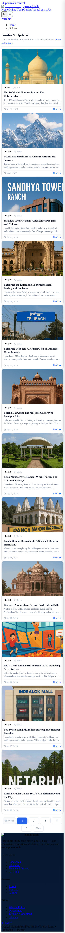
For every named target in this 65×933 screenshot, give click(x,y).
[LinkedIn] (7, 923)
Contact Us (45, 9)
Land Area (15, 861)
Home (4, 9)
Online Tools (15, 9)
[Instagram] (5, 923)
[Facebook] (2, 923)
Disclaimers (15, 910)
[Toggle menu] (10, 14)
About (35, 9)
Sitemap (13, 917)
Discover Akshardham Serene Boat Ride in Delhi (31, 605)
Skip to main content (13, 3)
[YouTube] (10, 923)
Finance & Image (18, 868)
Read (55, 109)
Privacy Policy (17, 907)
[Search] (4, 14)
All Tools (14, 871)
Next (38, 828)
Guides (27, 9)
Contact (13, 889)
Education (14, 865)
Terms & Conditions (20, 913)
